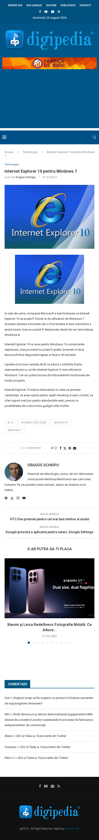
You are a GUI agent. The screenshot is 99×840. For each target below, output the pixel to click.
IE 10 (10, 422)
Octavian (10, 747)
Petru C (9, 758)
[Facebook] (40, 11)
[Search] (94, 137)
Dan (7, 698)
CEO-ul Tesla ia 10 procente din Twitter (41, 736)
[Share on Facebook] (60, 448)
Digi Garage (34, 5)
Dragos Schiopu (26, 177)
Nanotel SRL (72, 828)
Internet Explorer (33, 422)
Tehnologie (30, 152)
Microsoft (61, 422)
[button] (8, 601)
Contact (85, 5)
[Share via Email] (74, 448)
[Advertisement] (49, 102)
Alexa (8, 736)
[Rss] (59, 11)
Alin (7, 714)
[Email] (52, 11)
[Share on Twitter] (65, 448)
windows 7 (15, 430)
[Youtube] (45, 11)
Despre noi (15, 5)
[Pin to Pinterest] (69, 448)
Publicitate (68, 5)
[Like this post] (55, 448)
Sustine (51, 5)
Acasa (9, 152)
